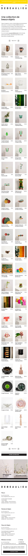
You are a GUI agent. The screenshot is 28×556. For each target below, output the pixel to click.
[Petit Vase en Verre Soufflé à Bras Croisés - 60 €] (7, 66)
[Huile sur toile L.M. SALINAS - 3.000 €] (7, 268)
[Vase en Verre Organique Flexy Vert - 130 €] (21, 117)
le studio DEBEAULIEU (13, 33)
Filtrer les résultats (14, 454)
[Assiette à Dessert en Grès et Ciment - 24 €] (21, 218)
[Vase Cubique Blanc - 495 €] (7, 420)
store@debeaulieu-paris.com (9, 512)
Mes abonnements (22, 543)
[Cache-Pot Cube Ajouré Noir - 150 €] (21, 352)
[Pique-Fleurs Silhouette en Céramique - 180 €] (21, 66)
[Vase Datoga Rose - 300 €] (21, 420)
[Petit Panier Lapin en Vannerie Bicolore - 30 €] (7, 336)
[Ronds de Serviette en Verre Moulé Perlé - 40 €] (7, 83)
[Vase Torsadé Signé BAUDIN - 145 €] (21, 319)
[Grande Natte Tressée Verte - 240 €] (21, 100)
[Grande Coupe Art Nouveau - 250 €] (21, 403)
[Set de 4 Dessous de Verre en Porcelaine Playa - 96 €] (21, 268)
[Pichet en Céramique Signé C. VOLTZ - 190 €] (21, 50)
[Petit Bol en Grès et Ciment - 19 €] (21, 235)
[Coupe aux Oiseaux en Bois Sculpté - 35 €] (7, 251)
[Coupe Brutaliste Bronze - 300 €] (7, 369)
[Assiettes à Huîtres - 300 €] (21, 386)
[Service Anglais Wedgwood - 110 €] (7, 437)
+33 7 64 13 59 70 (6, 527)
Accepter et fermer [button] (14, 551)
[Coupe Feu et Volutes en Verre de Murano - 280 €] (7, 319)
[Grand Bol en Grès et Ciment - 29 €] (7, 235)
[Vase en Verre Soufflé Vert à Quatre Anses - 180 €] (21, 151)
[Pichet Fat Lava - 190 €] (7, 50)
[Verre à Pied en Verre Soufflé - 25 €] (21, 167)
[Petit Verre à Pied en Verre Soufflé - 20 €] (7, 184)
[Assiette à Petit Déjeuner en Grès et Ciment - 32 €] (7, 218)
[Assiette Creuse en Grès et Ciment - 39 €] (7, 201)
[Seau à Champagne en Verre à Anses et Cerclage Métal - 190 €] (21, 83)
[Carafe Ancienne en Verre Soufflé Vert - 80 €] (7, 134)
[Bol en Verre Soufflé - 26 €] (7, 167)
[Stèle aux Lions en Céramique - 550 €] (21, 184)
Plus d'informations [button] (20, 547)
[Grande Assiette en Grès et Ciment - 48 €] (21, 201)
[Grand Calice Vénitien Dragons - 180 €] (7, 100)
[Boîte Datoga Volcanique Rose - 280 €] (21, 369)
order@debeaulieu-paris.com (9, 496)
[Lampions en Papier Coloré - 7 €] (21, 302)
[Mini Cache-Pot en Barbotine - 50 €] (21, 285)
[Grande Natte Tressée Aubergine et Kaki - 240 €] (7, 302)
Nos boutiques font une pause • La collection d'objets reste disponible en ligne (14, 2)
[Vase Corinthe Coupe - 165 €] (7, 151)
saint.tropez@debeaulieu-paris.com (10, 528)
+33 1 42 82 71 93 (6, 511)
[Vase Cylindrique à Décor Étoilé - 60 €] (21, 336)
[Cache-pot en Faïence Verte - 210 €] (7, 117)
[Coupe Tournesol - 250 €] (7, 386)
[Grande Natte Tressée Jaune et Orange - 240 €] (21, 251)
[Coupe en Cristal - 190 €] (7, 403)
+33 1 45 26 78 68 (6, 495)
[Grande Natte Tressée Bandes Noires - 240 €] (7, 352)
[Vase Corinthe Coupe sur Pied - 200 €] (21, 134)
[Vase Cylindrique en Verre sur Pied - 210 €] (7, 285)
